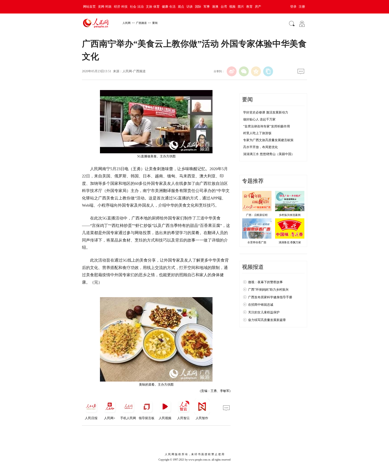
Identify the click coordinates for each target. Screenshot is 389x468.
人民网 (126, 23)
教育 (249, 6)
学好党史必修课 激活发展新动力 (265, 112)
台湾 (224, 6)
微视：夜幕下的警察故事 (265, 282)
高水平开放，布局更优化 (260, 147)
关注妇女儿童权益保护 (264, 312)
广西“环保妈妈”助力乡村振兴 (268, 289)
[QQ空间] (256, 71)
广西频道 (141, 23)
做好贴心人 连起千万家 (259, 119)
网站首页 (89, 6)
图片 (241, 6)
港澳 (215, 6)
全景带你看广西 (256, 242)
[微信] (244, 71)
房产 (258, 6)
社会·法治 (137, 6)
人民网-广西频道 (134, 71)
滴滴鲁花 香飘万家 (290, 242)
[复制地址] (268, 71)
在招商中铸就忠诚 (260, 304)
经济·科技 (121, 6)
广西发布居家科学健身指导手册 (270, 297)
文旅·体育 (153, 6)
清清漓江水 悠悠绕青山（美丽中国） (268, 154)
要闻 (155, 23)
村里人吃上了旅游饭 (257, 133)
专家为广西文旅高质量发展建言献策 (268, 140)
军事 (207, 6)
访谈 (189, 6)
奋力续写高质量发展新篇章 (267, 320)
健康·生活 (169, 6)
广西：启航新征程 (257, 215)
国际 (198, 6)
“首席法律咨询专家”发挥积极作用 (266, 126)
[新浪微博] (232, 71)
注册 (302, 6)
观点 (181, 6)
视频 (232, 6)
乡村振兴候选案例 (290, 215)
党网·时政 (105, 6)
